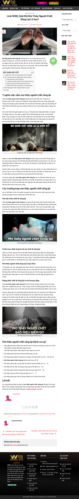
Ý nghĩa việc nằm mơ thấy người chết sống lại (18, 75)
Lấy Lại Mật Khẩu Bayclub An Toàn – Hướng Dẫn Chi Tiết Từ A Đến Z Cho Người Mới (71, 47)
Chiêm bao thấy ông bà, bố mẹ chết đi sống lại (20, 81)
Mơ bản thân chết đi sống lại (15, 79)
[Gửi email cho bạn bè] (29, 407)
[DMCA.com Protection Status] (12, 485)
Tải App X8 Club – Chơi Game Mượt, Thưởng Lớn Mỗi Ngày (71, 85)
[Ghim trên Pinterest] (33, 407)
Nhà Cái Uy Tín (34, 497)
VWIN (40, 497)
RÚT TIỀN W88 (35, 8)
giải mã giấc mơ (33, 389)
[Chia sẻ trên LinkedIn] (36, 407)
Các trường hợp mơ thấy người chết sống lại (17, 77)
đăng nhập (13, 445)
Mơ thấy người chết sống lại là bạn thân (18, 83)
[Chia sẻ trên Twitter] (26, 407)
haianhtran (38, 24)
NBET (28, 497)
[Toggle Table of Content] (31, 72)
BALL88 (54, 497)
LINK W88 (5, 8)
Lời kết (6, 90)
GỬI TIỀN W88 (25, 8)
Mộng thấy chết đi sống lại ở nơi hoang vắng (19, 85)
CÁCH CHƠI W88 (67, 8)
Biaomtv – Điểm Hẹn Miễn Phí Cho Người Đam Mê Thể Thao (71, 73)
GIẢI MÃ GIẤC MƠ (29, 13)
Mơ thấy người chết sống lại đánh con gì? (17, 87)
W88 (46, 65)
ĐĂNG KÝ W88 (14, 8)
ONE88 (49, 497)
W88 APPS (57, 8)
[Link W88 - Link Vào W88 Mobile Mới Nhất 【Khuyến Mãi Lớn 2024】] (9, 3)
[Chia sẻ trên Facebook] (23, 407)
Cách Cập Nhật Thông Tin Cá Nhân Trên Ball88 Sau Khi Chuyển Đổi (71, 61)
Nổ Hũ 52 (45, 497)
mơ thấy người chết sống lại (45, 414)
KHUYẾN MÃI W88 (47, 8)
